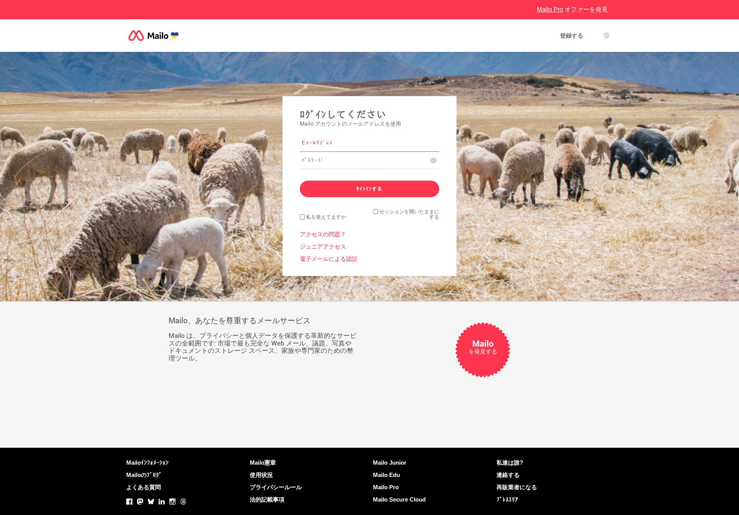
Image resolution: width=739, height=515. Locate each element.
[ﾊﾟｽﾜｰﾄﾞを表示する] (433, 160)
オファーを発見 (572, 9)
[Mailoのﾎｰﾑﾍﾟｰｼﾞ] (153, 35)
